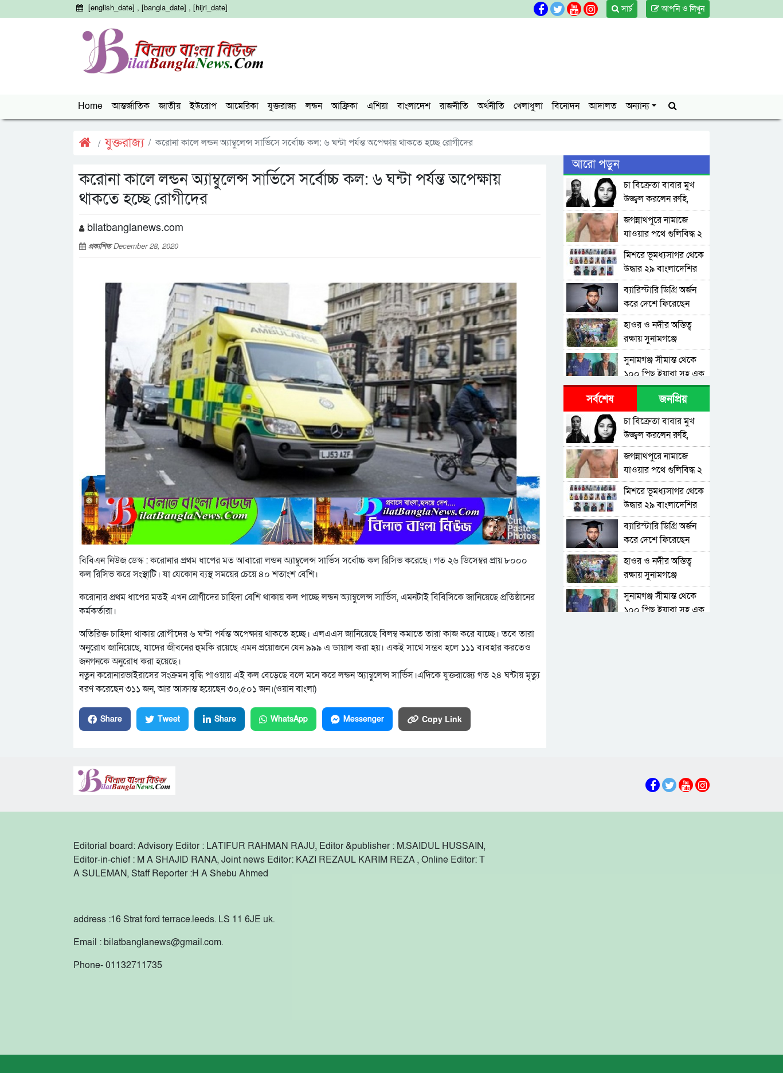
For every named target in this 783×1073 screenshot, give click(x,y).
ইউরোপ (203, 106)
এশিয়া (377, 106)
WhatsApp (289, 719)
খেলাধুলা (528, 106)
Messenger (363, 719)
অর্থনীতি (490, 106)
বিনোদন (566, 106)
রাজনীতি (454, 106)
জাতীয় (170, 106)
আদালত (603, 106)
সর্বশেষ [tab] (599, 399)
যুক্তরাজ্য (282, 106)
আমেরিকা (242, 106)
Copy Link (442, 719)
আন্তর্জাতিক (131, 106)
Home (90, 106)
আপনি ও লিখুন (681, 8)
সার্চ (625, 8)
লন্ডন (314, 106)
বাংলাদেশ (413, 106)
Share (111, 719)
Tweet (169, 719)
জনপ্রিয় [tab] (673, 399)
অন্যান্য (637, 106)
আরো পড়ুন (595, 164)
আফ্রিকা (344, 106)
